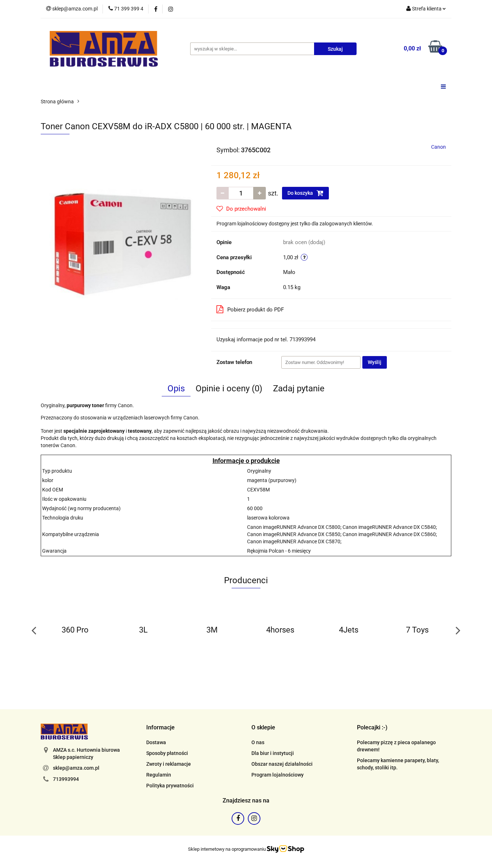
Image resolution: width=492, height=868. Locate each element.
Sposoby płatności (167, 753)
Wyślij (374, 362)
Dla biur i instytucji (272, 753)
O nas (257, 742)
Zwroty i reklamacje (168, 764)
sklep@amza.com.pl (76, 768)
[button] (160, 727)
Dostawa (156, 742)
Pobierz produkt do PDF (255, 309)
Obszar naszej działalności (282, 764)
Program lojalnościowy (277, 775)
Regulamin (158, 775)
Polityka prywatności (170, 785)
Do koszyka (300, 193)
